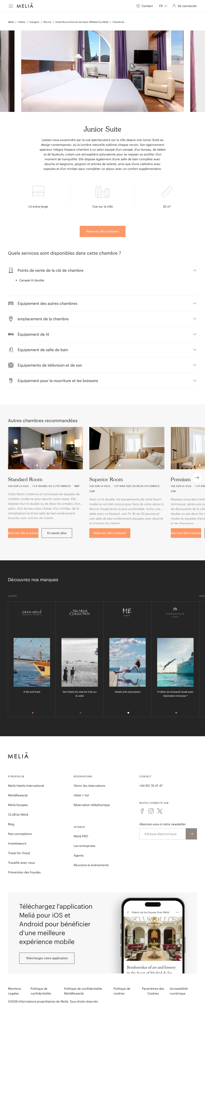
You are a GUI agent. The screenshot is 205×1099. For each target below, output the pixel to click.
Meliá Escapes (18, 805)
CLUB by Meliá (18, 814)
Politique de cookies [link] (122, 991)
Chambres (118, 21)
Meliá (11, 21)
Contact (145, 776)
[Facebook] (142, 811)
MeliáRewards (18, 795)
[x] (160, 811)
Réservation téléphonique (92, 805)
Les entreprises (84, 846)
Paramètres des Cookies (153, 991)
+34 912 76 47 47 (151, 786)
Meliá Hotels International (26, 786)
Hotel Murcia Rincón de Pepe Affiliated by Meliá (81, 21)
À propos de (16, 776)
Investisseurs (17, 843)
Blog (11, 824)
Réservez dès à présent (102, 231)
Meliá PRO (81, 836)
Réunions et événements (91, 865)
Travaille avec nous (21, 863)
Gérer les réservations (89, 786)
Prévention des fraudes (24, 872)
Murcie (47, 21)
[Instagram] (151, 811)
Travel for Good (19, 853)
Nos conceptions (20, 834)
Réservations (83, 776)
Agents (78, 855)
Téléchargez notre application (47, 958)
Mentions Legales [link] (14, 991)
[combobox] (163, 6)
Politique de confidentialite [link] (41, 991)
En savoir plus (56, 533)
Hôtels (21, 21)
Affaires (79, 826)
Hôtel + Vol (81, 795)
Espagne (34, 21)
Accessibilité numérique (179, 991)
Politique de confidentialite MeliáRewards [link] (83, 991)
